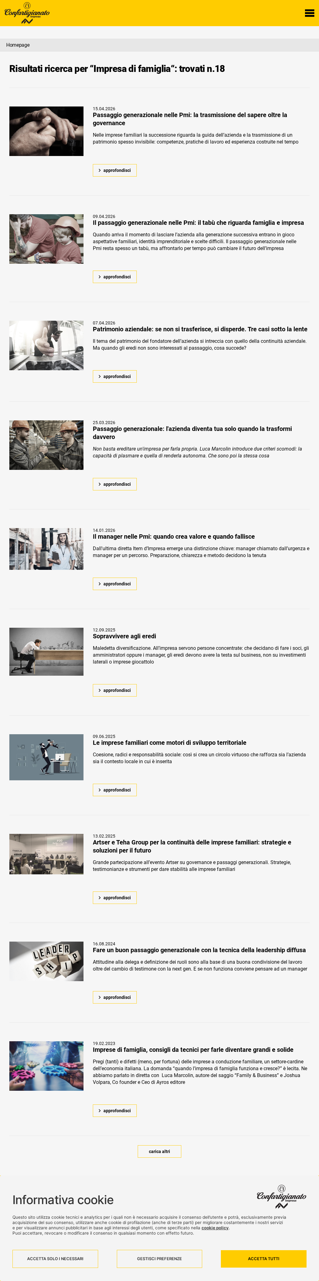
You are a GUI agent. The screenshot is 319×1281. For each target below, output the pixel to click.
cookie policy (215, 1227)
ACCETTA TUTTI (263, 1258)
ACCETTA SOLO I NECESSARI (55, 1258)
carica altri (159, 1151)
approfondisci (117, 170)
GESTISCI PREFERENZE (159, 1258)
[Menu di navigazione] (309, 13)
